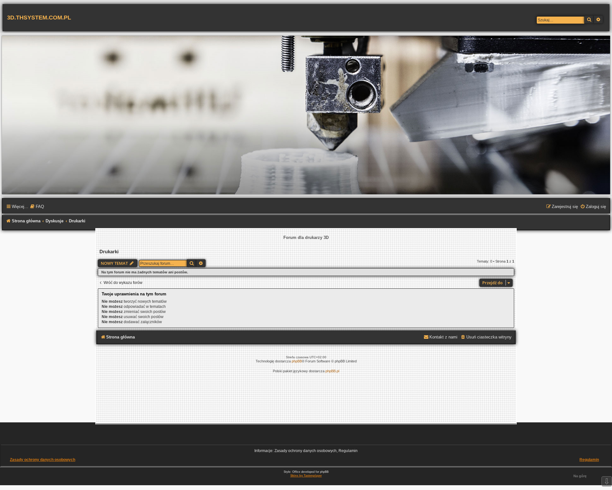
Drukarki (109, 251)
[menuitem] (37, 207)
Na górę (579, 476)
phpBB (297, 361)
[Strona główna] (306, 115)
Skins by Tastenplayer (306, 475)
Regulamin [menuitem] (589, 459)
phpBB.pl (332, 371)
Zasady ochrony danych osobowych (42, 459)
